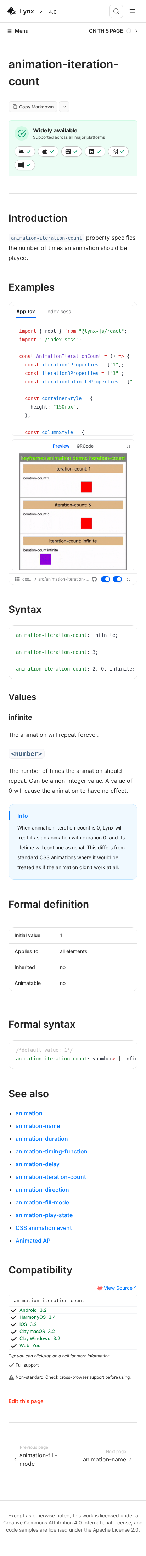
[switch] (106, 579)
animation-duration (42, 1138)
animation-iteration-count (51, 1176)
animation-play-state (44, 1215)
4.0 (53, 12)
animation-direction (42, 1189)
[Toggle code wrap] (112, 332)
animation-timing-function (52, 1151)
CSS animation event (44, 1227)
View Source (118, 1288)
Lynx (27, 11)
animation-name (38, 1125)
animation (29, 1113)
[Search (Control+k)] (116, 11)
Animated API (34, 1240)
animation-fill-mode (42, 1202)
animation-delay (38, 1164)
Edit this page (26, 1401)
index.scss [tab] (58, 311)
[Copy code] (123, 332)
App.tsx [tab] (25, 311)
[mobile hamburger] (132, 11)
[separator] (73, 437)
